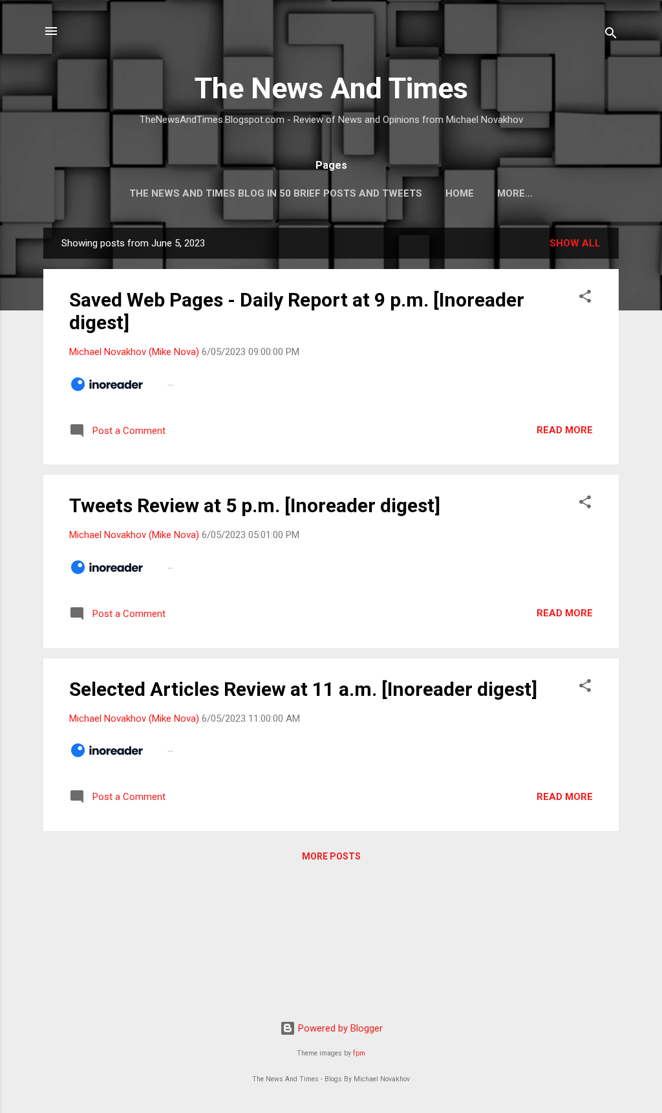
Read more (565, 430)
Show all (575, 243)
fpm (359, 1053)
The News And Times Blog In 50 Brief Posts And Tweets (275, 193)
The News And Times (331, 88)
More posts (331, 856)
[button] (585, 298)
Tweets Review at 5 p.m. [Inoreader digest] (254, 505)
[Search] (611, 35)
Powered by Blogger (339, 1028)
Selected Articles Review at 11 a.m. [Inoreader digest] (303, 689)
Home (459, 193)
